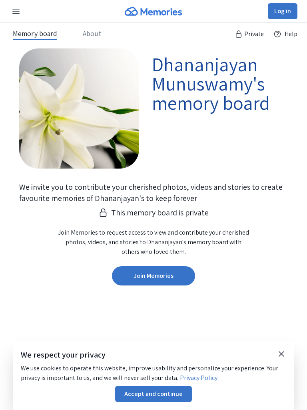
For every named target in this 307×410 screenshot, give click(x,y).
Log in (282, 11)
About (92, 33)
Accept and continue (153, 394)
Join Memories (153, 275)
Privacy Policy (198, 378)
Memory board (35, 33)
